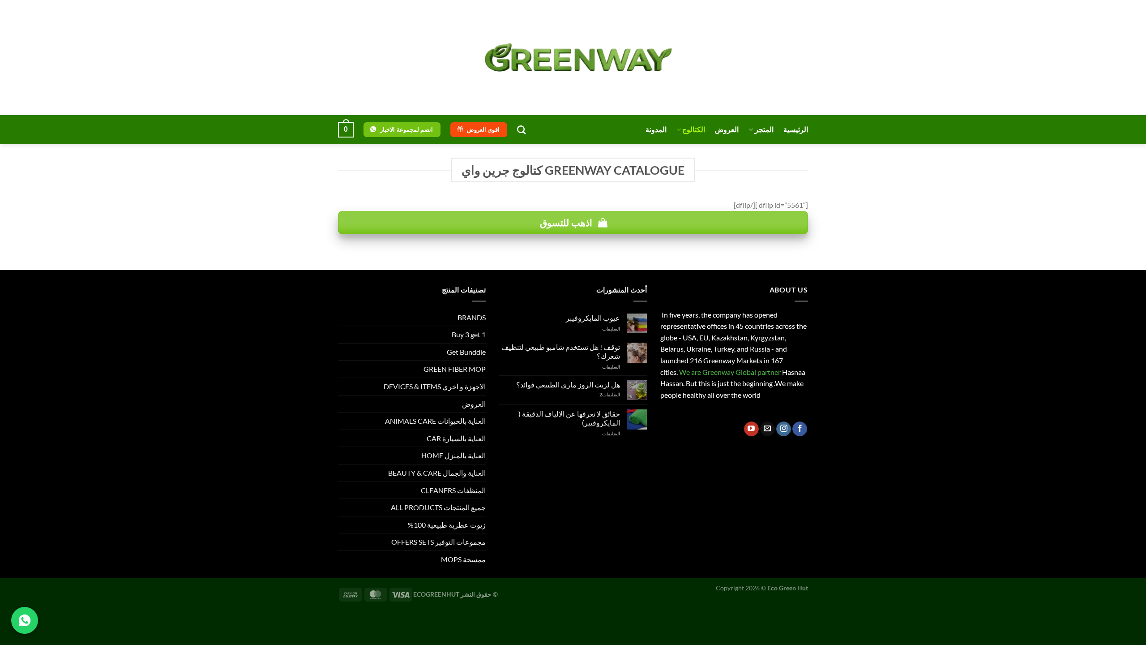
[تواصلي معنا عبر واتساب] (24, 620)
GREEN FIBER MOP (454, 369)
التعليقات (609, 394)
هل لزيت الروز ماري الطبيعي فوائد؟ (568, 384)
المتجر (764, 129)
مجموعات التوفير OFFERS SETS (438, 542)
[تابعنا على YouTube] (751, 429)
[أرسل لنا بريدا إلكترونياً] (767, 429)
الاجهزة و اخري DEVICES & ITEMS (435, 386)
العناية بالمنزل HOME (453, 455)
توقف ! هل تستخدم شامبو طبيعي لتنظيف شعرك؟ (560, 351)
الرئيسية (795, 129)
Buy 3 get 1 (469, 334)
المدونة (656, 129)
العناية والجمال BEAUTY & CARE (437, 473)
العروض (727, 129)
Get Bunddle (466, 352)
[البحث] (521, 129)
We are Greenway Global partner (729, 372)
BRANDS (472, 317)
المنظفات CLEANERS (453, 490)
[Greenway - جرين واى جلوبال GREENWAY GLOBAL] (573, 57)
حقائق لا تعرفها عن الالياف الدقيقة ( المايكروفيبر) (569, 417)
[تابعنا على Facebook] (799, 429)
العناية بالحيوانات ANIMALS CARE (435, 421)
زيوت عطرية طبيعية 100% (447, 524)
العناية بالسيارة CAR (456, 438)
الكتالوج (693, 129)
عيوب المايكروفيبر (593, 318)
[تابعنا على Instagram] (783, 429)
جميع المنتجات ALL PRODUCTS (438, 507)
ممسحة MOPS (463, 559)
